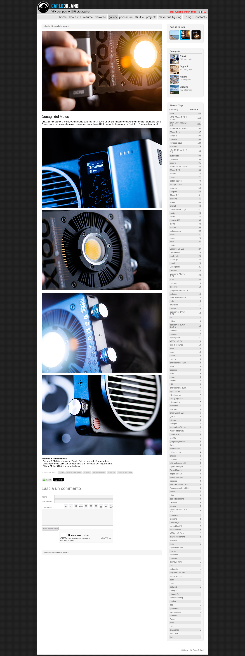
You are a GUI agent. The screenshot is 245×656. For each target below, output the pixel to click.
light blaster (175, 391)
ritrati (172, 583)
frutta (172, 619)
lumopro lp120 (176, 143)
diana (172, 355)
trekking (173, 199)
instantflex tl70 (176, 526)
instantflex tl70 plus (178, 427)
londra (172, 234)
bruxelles (174, 305)
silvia (172, 348)
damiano (173, 558)
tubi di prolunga (176, 345)
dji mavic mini (176, 562)
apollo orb (111, 473)
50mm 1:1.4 (175, 132)
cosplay (173, 191)
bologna (173, 424)
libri (171, 637)
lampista (173, 136)
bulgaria (173, 139)
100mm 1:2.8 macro (73, 473)
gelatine (173, 294)
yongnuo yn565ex (178, 441)
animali (173, 206)
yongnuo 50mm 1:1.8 (179, 290)
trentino (173, 270)
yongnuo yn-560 (177, 249)
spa (171, 605)
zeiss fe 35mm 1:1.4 (179, 484)
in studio (87, 473)
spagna (173, 334)
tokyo (172, 217)
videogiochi (175, 267)
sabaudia (174, 569)
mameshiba (175, 449)
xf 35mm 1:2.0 (176, 341)
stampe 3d (174, 594)
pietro (172, 224)
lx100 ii (173, 438)
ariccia (173, 456)
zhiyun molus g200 (178, 388)
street (172, 238)
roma (172, 177)
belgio (172, 301)
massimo (174, 406)
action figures (176, 181)
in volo (173, 227)
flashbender (175, 252)
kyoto (172, 213)
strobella (173, 540)
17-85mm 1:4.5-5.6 (178, 128)
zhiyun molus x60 (177, 572)
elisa (172, 623)
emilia (172, 492)
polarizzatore (175, 231)
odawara (174, 515)
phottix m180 (175, 434)
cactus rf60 (175, 220)
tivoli (172, 280)
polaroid (173, 587)
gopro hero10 (176, 474)
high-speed (175, 338)
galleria (46, 26)
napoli (172, 263)
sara (172, 352)
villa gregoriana (176, 398)
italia (172, 113)
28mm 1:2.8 (175, 170)
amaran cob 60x (99, 473)
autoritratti (174, 156)
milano (173, 308)
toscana (173, 519)
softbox (173, 202)
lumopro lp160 (176, 184)
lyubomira (174, 608)
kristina (173, 381)
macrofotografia (177, 431)
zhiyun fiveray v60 (178, 463)
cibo (172, 495)
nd (171, 318)
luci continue (175, 530)
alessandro (175, 402)
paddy (172, 377)
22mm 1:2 (174, 195)
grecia (172, 416)
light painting (175, 612)
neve (172, 242)
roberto (173, 359)
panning (173, 481)
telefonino (174, 555)
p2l (171, 384)
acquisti (173, 370)
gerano (173, 163)
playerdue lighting (177, 537)
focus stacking (176, 598)
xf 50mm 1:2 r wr (177, 533)
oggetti (61, 473)
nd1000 (173, 459)
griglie (172, 245)
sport (172, 366)
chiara (172, 321)
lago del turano (176, 547)
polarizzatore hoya (178, 209)
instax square (176, 576)
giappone (174, 159)
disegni (173, 420)
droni (172, 565)
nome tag (173, 109)
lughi (172, 544)
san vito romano (177, 499)
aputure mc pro (176, 467)
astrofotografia (176, 477)
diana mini (174, 630)
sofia (172, 373)
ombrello (173, 188)
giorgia (173, 506)
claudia (173, 174)
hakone (173, 330)
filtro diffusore (176, 470)
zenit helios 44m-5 (178, 297)
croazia (173, 283)
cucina (173, 601)
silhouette (174, 633)
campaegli (174, 522)
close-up (174, 287)
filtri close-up (175, 395)
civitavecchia (175, 452)
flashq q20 (174, 260)
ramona (173, 502)
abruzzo (173, 409)
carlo (172, 580)
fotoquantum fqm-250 (179, 488)
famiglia (173, 590)
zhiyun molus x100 (125, 473)
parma (173, 551)
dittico (172, 626)
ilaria (172, 445)
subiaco (173, 615)
